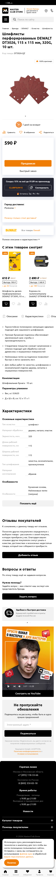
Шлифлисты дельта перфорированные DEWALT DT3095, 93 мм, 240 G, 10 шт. (14, 294)
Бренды (15, 28)
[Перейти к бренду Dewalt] (11, 230)
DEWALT (25, 28)
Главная (5, 28)
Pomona (46, 11)
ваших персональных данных (18, 856)
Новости (28, 811)
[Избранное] (13, 304)
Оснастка (35, 28)
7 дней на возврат (31, 124)
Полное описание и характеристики (19, 239)
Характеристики (34, 316)
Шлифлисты (47, 28)
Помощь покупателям (15, 827)
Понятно (11, 862)
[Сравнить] (19, 304)
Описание (12, 316)
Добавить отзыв (28, 555)
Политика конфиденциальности (27, 751)
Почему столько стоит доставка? (20, 218)
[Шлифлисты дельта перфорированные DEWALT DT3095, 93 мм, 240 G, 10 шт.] (14, 261)
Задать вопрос (28, 596)
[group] (28, 614)
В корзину (6, 304)
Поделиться (49, 132)
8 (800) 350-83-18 (52, 10)
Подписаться (28, 733)
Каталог (5, 19)
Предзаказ (28, 163)
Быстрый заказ (28, 171)
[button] (27, 622)
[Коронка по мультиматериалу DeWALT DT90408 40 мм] (41, 261)
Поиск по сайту (26, 19)
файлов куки (26, 853)
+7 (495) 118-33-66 (28, 774)
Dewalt (36, 230)
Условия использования (27, 754)
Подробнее (28, 661)
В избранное (29, 132)
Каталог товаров (12, 820)
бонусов (13, 286)
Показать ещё (28, 503)
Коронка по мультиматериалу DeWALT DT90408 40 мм (41, 294)
